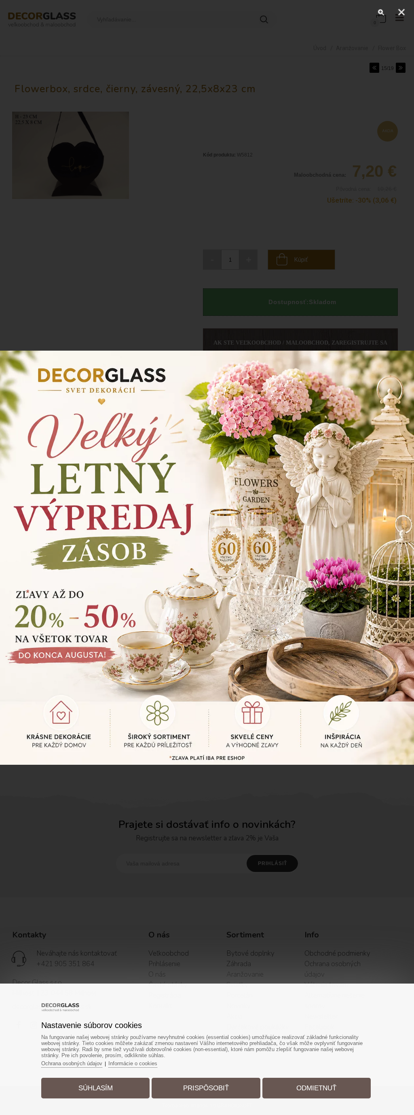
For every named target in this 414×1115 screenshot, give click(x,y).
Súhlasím (95, 1088)
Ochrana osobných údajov (71, 1063)
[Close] (401, 12)
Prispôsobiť (206, 1088)
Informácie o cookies (132, 1063)
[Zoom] (381, 12)
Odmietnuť (316, 1088)
